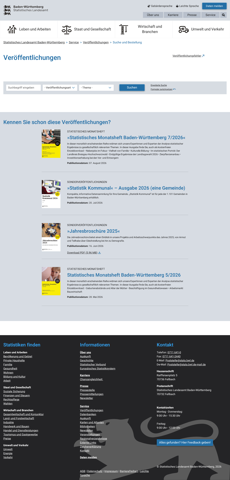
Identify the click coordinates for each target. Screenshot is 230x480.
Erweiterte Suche (159, 85)
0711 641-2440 (171, 356)
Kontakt (84, 451)
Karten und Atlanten (92, 422)
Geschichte (86, 361)
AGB (82, 471)
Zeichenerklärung (90, 447)
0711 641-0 (174, 352)
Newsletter (86, 398)
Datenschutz (94, 471)
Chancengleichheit (91, 379)
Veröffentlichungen (91, 410)
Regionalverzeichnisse (93, 439)
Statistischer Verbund (93, 365)
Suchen (132, 87)
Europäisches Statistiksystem (97, 369)
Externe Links (88, 443)
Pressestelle (87, 390)
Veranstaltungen (90, 435)
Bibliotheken (87, 426)
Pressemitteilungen (91, 394)
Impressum (111, 471)
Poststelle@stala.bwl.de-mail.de (186, 365)
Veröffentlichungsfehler (187, 56)
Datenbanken (88, 414)
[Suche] (223, 15)
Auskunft (85, 356)
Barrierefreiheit (129, 471)
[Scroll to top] (223, 473)
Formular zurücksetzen (161, 89)
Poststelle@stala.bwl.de (180, 361)
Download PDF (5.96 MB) (82, 253)
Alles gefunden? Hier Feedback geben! (185, 442)
